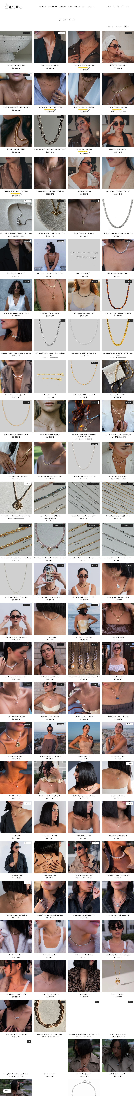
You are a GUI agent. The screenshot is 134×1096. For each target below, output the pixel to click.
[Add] (29, 60)
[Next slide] (29, 46)
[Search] (114, 6)
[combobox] (7, 1091)
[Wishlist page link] (127, 6)
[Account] (118, 6)
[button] (119, 26)
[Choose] (29, 144)
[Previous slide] (3, 46)
